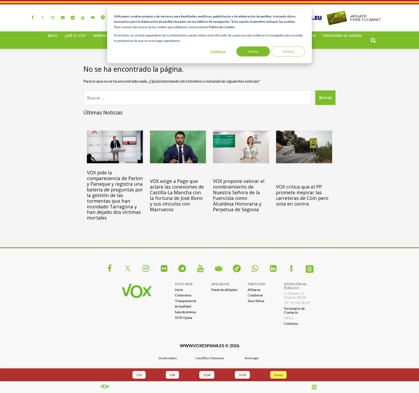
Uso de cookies (167, 358)
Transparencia (185, 301)
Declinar (288, 51)
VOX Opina (183, 317)
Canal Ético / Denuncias (209, 358)
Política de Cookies (222, 27)
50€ (172, 375)
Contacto (291, 323)
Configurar (218, 51)
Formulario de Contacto (294, 310)
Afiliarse (254, 290)
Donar (278, 375)
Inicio (52, 36)
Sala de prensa (185, 312)
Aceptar (253, 51)
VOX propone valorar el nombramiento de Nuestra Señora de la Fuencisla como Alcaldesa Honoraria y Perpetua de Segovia (238, 195)
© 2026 (209, 345)
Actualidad (183, 306)
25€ (139, 375)
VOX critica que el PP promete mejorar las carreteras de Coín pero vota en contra (302, 195)
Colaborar (255, 295)
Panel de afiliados (224, 290)
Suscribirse (256, 301)
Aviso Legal (251, 358)
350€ (242, 375)
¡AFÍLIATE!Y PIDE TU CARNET (365, 18)
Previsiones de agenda (342, 36)
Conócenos (183, 295)
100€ (207, 375)
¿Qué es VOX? (75, 36)
